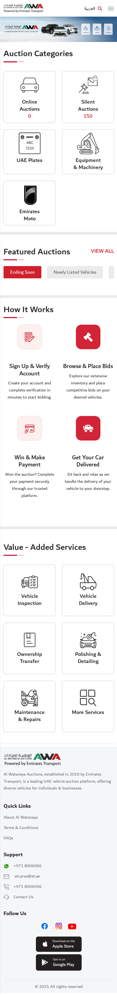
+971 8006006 (28, 865)
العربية (89, 8)
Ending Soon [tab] (22, 272)
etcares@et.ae (27, 876)
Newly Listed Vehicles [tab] (75, 272)
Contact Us (23, 896)
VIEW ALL (102, 251)
